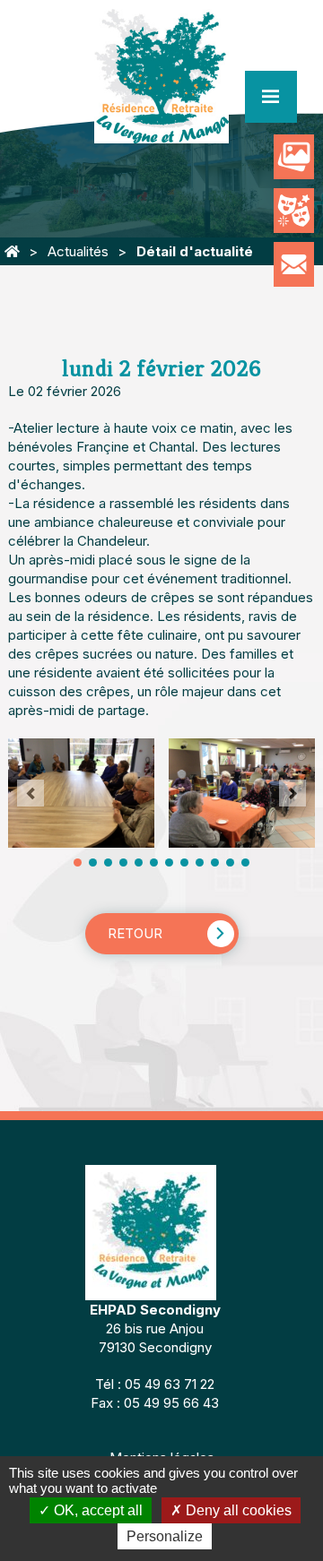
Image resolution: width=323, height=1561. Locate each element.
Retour (135, 933)
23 (245, 862)
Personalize (165, 1536)
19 (215, 862)
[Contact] (294, 264)
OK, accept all (96, 1510)
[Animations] (294, 210)
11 (154, 862)
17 (200, 862)
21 (230, 862)
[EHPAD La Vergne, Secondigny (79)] (12, 251)
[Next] (292, 793)
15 (184, 862)
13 (169, 862)
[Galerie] (294, 156)
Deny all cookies (237, 1510)
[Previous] (30, 793)
